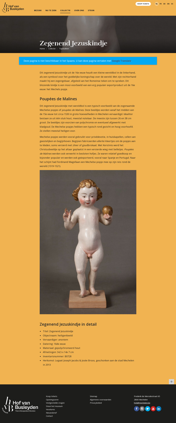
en (168, 4)
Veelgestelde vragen (55, 403)
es (172, 4)
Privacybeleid (96, 403)
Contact (49, 416)
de (164, 4)
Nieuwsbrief (51, 412)
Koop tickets (143, 4)
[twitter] (147, 408)
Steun (91, 10)
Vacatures (50, 409)
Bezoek (38, 10)
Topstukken (64, 48)
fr (161, 4)
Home (42, 48)
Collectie (65, 10)
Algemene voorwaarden (100, 399)
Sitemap (93, 396)
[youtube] (153, 408)
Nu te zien (50, 10)
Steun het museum (54, 406)
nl (157, 4)
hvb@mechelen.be (142, 403)
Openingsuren (52, 399)
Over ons (79, 10)
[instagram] (142, 408)
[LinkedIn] (158, 408)
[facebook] (136, 408)
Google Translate (121, 60)
